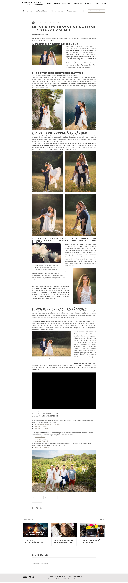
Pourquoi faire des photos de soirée (64, 541)
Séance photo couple (50, 497)
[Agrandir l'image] (47, 109)
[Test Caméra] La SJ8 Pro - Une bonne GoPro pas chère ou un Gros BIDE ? (91, 541)
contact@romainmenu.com (57, 576)
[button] (56, 3)
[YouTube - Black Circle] (30, 577)
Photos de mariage (37, 497)
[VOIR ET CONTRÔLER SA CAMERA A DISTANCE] (35, 530)
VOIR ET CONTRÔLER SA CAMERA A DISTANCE (34, 541)
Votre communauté (57, 11)
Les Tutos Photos (41, 11)
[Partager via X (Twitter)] (37, 508)
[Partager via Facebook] (32, 508)
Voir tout (102, 519)
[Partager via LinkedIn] (41, 508)
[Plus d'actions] (95, 23)
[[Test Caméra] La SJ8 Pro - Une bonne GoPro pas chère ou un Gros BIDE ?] (92, 530)
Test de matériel (72, 11)
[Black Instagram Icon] (33, 577)
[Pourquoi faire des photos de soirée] (64, 530)
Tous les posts (27, 11)
